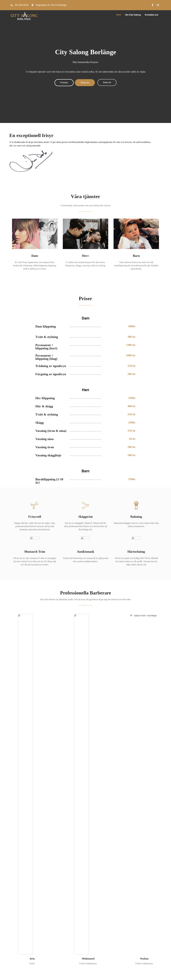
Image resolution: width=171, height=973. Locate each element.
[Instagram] (158, 5)
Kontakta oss (151, 15)
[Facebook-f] (152, 5)
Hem (118, 15)
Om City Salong (133, 15)
